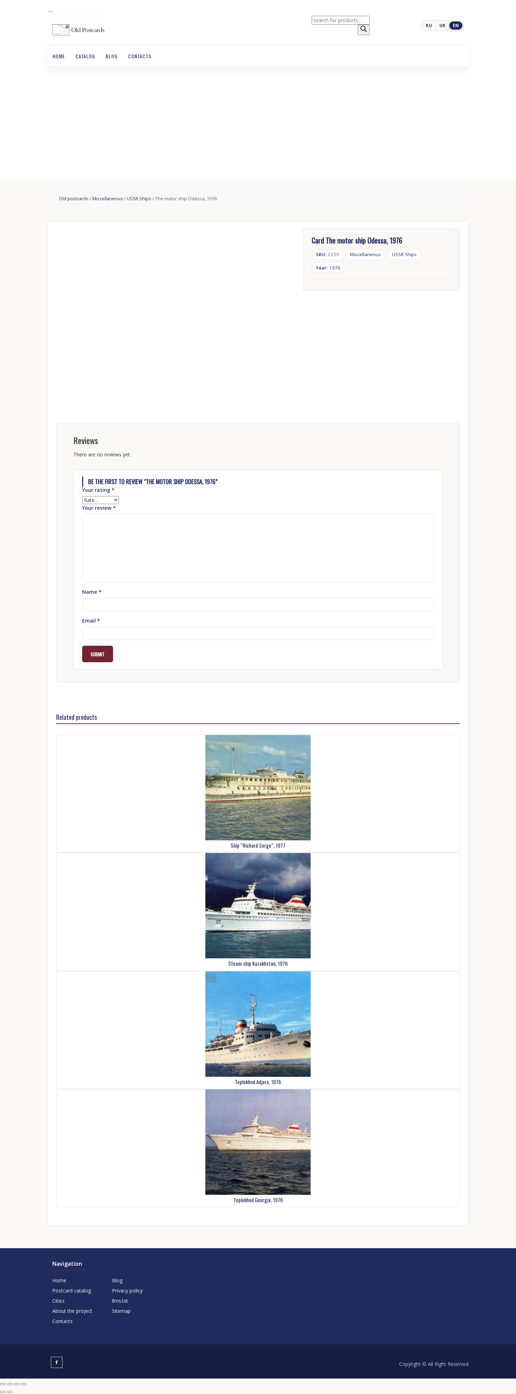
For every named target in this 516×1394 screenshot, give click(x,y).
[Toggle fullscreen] (10, 1384)
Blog (112, 56)
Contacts (139, 56)
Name (91, 591)
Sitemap (121, 1311)
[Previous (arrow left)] (3, 1392)
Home (59, 56)
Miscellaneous (107, 198)
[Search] (364, 30)
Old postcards (73, 198)
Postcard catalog (71, 1290)
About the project (72, 1311)
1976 (328, 268)
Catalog (85, 56)
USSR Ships (139, 198)
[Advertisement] (258, 120)
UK (442, 25)
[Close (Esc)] (24, 1384)
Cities (58, 1300)
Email (91, 620)
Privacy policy (127, 1290)
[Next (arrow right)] (10, 1392)
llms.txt (120, 1300)
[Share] (17, 1384)
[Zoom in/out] (3, 1384)
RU (429, 25)
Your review (99, 507)
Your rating (98, 490)
